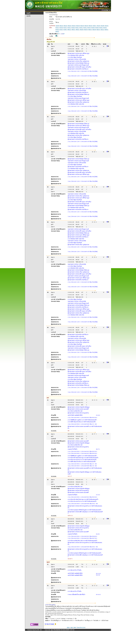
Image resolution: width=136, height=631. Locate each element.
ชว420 (93, 27)
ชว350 (61, 27)
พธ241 (98, 29)
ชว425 (61, 29)
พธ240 (94, 29)
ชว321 (57, 27)
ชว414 (89, 27)
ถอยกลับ (28, 16)
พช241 (90, 29)
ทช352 (77, 29)
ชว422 (101, 27)
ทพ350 (86, 29)
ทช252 (69, 29)
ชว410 (73, 27)
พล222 (102, 29)
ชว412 (81, 27)
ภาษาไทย (106, 10)
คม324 (78, 25)
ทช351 (73, 29)
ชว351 (65, 27)
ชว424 (57, 29)
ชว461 (65, 29)
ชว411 (77, 27)
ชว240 (102, 25)
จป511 (94, 25)
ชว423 (105, 27)
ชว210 (98, 25)
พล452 (106, 29)
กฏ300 (57, 25)
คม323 (61, 25)
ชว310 (106, 25)
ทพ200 (82, 29)
